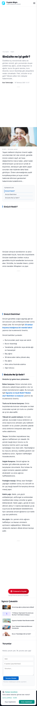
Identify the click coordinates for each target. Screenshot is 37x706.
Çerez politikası (7, 697)
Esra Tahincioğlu (7, 82)
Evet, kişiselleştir (26, 702)
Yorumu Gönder (10, 678)
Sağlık (12, 51)
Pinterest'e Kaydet (19, 591)
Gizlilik (15, 697)
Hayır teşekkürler (10, 702)
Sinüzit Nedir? (10, 191)
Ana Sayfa (6, 51)
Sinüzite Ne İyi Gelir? (12, 198)
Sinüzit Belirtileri (11, 194)
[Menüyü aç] (34, 3)
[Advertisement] (18, 26)
